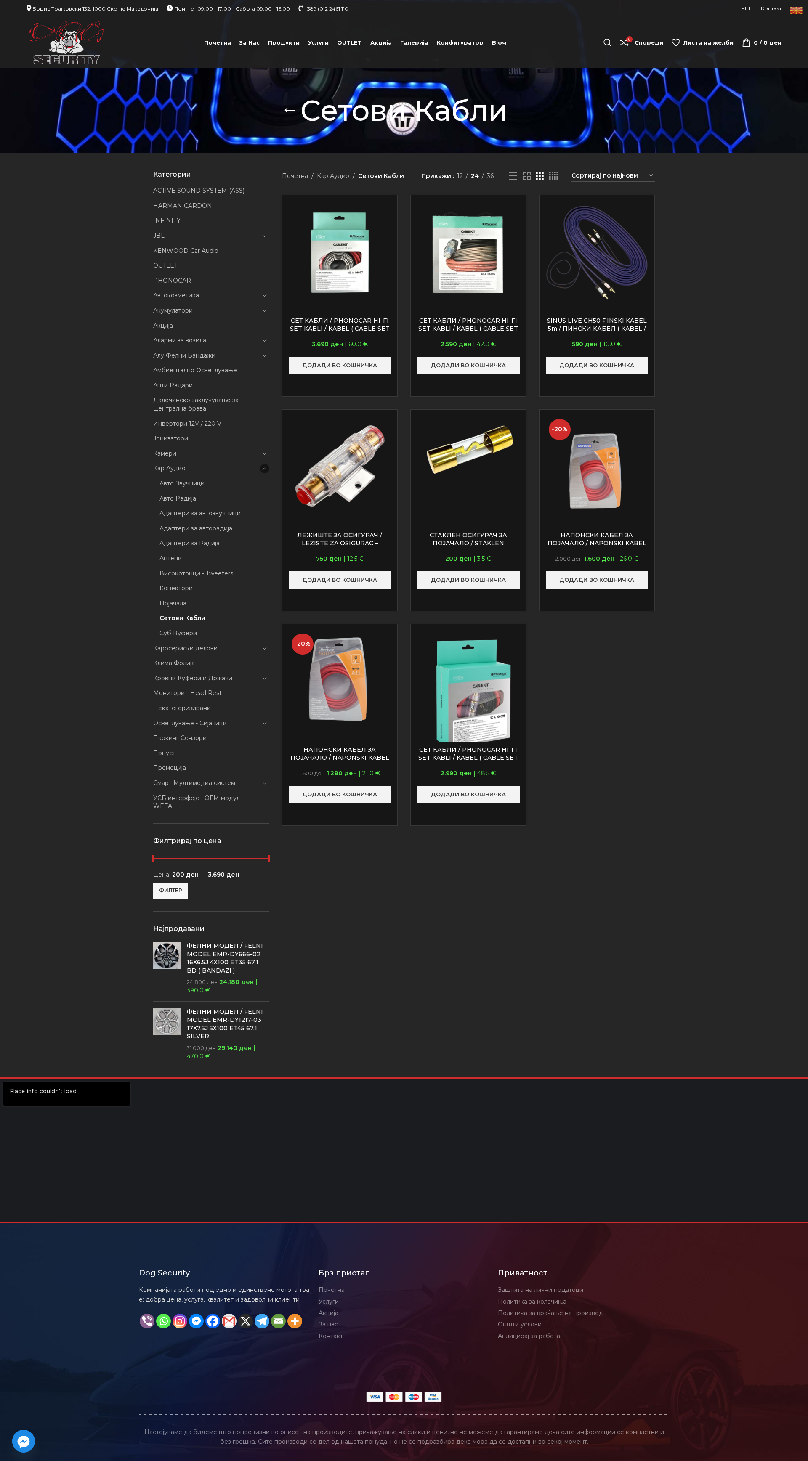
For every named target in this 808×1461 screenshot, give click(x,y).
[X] (245, 1321)
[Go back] (289, 110)
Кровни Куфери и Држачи (192, 678)
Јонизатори (170, 438)
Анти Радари (173, 385)
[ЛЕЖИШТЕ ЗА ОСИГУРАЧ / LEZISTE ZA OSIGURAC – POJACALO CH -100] (340, 467)
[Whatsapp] (163, 1321)
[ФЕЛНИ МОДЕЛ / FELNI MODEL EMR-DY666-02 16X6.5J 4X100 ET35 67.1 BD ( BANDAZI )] (167, 968)
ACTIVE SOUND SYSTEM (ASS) (199, 190)
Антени (170, 558)
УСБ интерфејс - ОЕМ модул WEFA (196, 802)
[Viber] (147, 1321)
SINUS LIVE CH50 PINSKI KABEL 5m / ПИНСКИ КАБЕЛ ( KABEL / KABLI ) (597, 329)
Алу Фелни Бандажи (184, 355)
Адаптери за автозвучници (200, 513)
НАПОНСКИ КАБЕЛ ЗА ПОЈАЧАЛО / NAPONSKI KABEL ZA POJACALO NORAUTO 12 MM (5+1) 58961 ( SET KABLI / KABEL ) (340, 762)
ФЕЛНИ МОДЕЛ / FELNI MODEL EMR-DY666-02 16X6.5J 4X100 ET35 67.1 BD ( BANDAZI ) (225, 958)
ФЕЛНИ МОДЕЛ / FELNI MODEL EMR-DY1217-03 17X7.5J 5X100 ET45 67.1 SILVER (225, 1024)
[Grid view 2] (527, 176)
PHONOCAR (172, 280)
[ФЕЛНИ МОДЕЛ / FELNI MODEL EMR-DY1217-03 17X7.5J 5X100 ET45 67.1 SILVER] (167, 1034)
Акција (163, 325)
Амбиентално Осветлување (195, 370)
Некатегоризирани (182, 708)
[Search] (607, 42)
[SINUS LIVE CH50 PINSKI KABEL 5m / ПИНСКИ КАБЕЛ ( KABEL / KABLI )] (597, 253)
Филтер (170, 890)
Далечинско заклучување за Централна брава (196, 404)
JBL (159, 235)
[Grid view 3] (540, 176)
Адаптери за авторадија (195, 528)
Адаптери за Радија (189, 543)
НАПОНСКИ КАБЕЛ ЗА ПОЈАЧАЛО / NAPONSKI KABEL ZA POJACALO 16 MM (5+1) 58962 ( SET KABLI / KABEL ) (596, 547)
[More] (294, 1321)
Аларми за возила (179, 340)
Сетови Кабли (182, 618)
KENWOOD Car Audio (185, 251)
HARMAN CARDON (182, 205)
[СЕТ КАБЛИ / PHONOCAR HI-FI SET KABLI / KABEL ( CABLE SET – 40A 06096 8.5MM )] (468, 253)
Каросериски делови (185, 648)
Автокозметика (176, 295)
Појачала (172, 603)
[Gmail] (229, 1321)
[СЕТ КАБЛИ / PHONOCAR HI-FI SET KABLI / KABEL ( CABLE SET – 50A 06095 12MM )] (468, 694)
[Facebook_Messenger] (23, 1441)
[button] (340, 365)
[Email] (278, 1321)
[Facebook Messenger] (196, 1321)
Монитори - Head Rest (187, 693)
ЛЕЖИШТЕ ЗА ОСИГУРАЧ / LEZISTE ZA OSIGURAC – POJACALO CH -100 (339, 543)
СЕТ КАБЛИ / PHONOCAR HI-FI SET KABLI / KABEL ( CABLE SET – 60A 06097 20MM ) (340, 329)
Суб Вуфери (178, 633)
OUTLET (165, 265)
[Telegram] (262, 1321)
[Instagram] (180, 1321)
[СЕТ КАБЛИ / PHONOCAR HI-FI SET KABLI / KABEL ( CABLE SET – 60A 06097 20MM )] (340, 253)
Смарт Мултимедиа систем (194, 783)
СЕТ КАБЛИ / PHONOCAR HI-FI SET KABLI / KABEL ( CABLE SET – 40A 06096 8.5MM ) (468, 329)
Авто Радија (177, 498)
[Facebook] (212, 1321)
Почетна (295, 176)
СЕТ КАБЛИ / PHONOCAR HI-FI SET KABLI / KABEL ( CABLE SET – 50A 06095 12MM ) (468, 758)
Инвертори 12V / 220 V (187, 423)
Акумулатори (173, 310)
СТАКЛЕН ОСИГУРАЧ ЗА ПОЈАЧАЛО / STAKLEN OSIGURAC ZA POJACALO (468, 543)
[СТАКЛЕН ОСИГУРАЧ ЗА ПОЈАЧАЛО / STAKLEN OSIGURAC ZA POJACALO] (468, 450)
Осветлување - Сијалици (190, 723)
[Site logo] (67, 42)
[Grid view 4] (553, 176)
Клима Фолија (174, 663)
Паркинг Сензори (180, 738)
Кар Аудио (169, 468)
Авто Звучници (182, 483)
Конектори (176, 588)
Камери (164, 453)
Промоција (169, 768)
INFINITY (167, 220)
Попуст (164, 753)
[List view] (513, 176)
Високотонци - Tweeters (196, 573)
